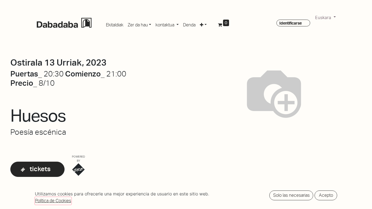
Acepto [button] (326, 195)
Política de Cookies (53, 200)
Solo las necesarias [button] (291, 195)
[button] (203, 24)
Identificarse (290, 23)
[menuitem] (115, 24)
